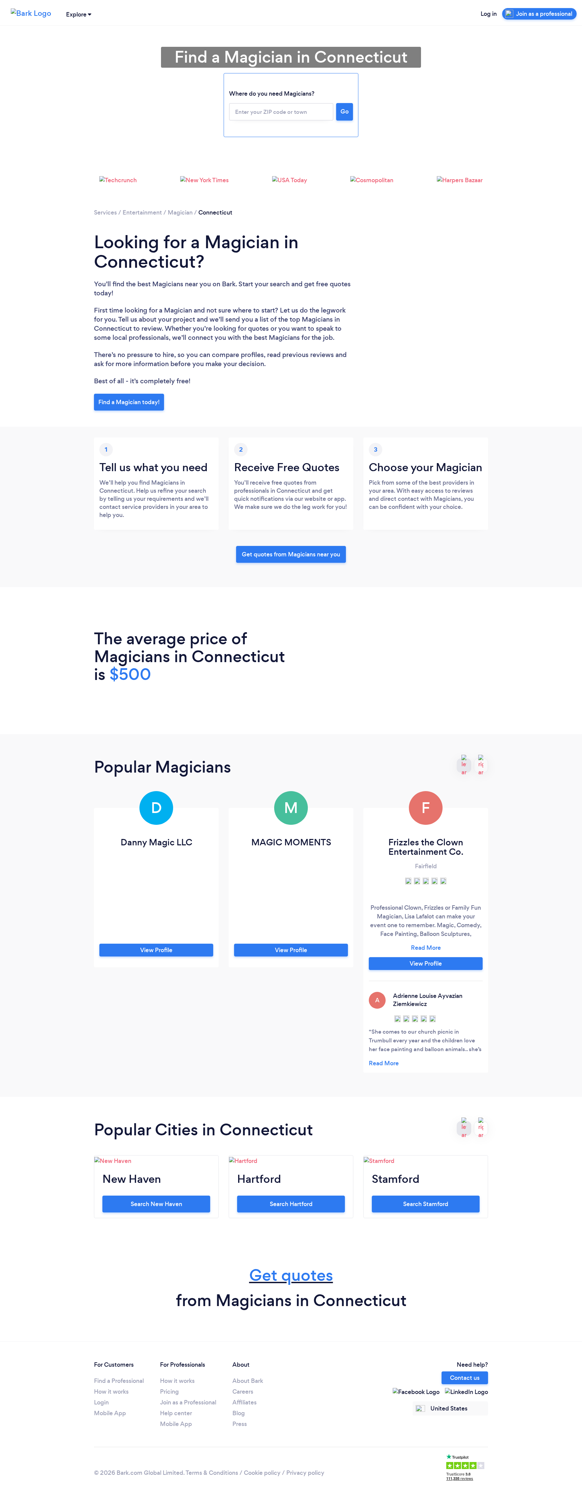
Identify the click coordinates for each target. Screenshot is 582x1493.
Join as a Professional (188, 1402)
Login (101, 1402)
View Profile (156, 950)
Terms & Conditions (212, 1473)
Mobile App (110, 1413)
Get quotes (291, 1275)
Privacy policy (305, 1473)
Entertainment (142, 212)
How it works (111, 1392)
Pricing (169, 1392)
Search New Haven (156, 1204)
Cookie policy (262, 1473)
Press (239, 1424)
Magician (180, 212)
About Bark (247, 1381)
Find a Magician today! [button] (129, 402)
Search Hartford (291, 1204)
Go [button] (345, 111)
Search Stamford (425, 1204)
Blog (238, 1413)
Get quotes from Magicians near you (291, 554)
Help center (176, 1413)
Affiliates (244, 1402)
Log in (489, 14)
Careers (242, 1392)
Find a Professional (119, 1381)
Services (105, 212)
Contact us (465, 1378)
